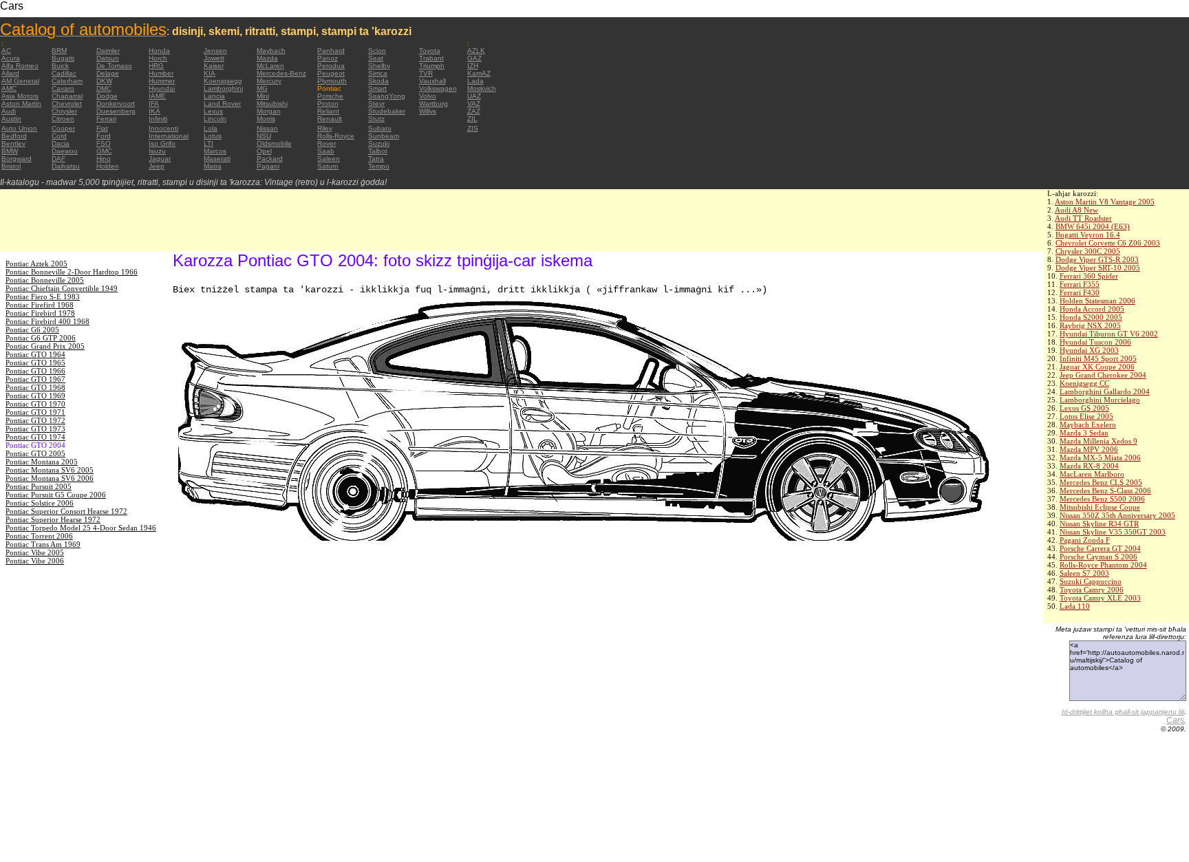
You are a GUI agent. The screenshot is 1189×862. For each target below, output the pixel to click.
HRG (156, 65)
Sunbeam (383, 136)
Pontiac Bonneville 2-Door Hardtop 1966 (72, 272)
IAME (157, 96)
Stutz (376, 118)
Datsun (107, 58)
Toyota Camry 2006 (1092, 589)
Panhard (331, 50)
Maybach (271, 50)
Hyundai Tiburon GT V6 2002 (1109, 334)
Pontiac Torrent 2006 (39, 536)
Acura (10, 58)
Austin (11, 118)
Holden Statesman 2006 (1097, 301)
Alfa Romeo (20, 65)
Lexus (213, 111)
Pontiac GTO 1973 (35, 428)
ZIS (472, 128)
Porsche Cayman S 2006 (1098, 556)
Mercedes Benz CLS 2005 (1101, 482)
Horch (158, 58)
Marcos (215, 151)
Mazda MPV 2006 (1089, 449)
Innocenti (163, 128)
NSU (264, 136)
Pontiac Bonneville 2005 (45, 280)
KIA (209, 73)
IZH (472, 65)
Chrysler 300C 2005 (1088, 251)
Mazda (267, 58)
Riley (324, 128)
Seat (375, 58)
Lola (210, 128)
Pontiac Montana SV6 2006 (50, 478)
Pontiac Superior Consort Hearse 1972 (66, 511)
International (169, 136)
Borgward (16, 158)
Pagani (268, 166)
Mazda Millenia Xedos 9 (1098, 441)
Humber (161, 73)
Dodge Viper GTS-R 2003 (1097, 259)
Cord (59, 136)
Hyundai (162, 88)
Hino (103, 158)
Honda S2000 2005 (1091, 317)
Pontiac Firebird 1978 (40, 313)
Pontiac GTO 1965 (35, 362)
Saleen (328, 158)
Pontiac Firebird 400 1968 (47, 321)
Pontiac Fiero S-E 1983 (43, 296)
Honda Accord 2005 (1092, 309)
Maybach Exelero (1088, 424)
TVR (426, 73)
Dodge (107, 96)
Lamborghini (223, 88)
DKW (104, 81)
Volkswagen (438, 88)
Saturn (328, 166)
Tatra (376, 158)
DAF (58, 158)
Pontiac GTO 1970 (35, 404)
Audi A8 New (1076, 210)
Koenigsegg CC (1084, 383)
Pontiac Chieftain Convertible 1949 (62, 288)
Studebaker (386, 111)
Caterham (67, 81)
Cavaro (63, 88)
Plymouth (332, 81)
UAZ (474, 96)
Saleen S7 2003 (1084, 573)
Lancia (214, 96)
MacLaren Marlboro (1092, 474)
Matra (213, 166)
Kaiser (214, 65)
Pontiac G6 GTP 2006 (41, 338)
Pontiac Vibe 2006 (35, 561)
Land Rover (222, 103)
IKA (154, 111)
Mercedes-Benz (281, 73)
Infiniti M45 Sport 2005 (1098, 358)
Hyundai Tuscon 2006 (1095, 342)
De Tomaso (114, 65)
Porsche (330, 96)
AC (6, 50)
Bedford (14, 136)
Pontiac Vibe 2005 (35, 552)
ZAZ (473, 111)
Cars (1175, 720)
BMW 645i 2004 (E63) (1093, 226)
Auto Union (19, 128)
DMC (103, 88)
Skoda (378, 81)
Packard (270, 158)
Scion (377, 50)
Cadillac (64, 73)
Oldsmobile (274, 143)
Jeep (156, 166)
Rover (326, 143)
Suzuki (378, 143)
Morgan (269, 111)
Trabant (431, 58)
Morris (266, 118)
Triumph (431, 65)
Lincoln (215, 118)
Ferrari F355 (1080, 284)
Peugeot (331, 73)
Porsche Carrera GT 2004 (1100, 548)
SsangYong (386, 96)
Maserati (217, 158)
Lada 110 (1075, 606)
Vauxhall (432, 81)
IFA (154, 103)
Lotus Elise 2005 (1086, 416)
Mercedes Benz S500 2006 (1102, 499)
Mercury (269, 81)
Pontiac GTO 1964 (35, 354)
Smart (377, 88)
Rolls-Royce (335, 136)
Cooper (63, 128)
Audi (8, 111)
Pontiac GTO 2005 (35, 453)
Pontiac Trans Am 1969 (43, 544)
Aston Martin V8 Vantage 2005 (1105, 201)
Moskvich (481, 88)
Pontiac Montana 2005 (42, 461)
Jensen (215, 50)
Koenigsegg (223, 81)
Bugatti (63, 58)
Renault (329, 118)
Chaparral (67, 96)
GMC (104, 151)
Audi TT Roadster (1083, 218)
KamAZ (479, 73)
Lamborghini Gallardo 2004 (1105, 391)
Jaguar (160, 158)
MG (262, 88)
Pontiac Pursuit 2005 (39, 486)
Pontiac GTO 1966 (35, 371)
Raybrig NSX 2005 (1090, 325)
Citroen (63, 118)
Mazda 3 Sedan (1084, 433)
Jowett (214, 58)
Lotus (213, 136)
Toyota (429, 50)
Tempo (378, 166)
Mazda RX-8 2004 (1089, 466)
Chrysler (64, 111)
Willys (427, 111)
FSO (103, 143)
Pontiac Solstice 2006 (40, 503)
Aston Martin (21, 103)
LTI (208, 143)
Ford (103, 136)
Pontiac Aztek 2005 (36, 263)
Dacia (60, 143)
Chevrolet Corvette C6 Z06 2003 (1108, 243)
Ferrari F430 (1080, 292)
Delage (107, 73)
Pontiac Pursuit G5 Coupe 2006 (56, 495)
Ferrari (106, 118)
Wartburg (433, 103)
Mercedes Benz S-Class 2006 (1105, 490)
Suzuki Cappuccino (1091, 581)
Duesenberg (116, 111)
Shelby (379, 65)
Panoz (327, 58)
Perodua (331, 65)
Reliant (328, 111)
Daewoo (65, 151)
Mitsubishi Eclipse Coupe (1100, 507)
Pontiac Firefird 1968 (40, 305)
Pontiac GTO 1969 (35, 395)
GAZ (474, 58)
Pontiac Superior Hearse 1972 (53, 519)
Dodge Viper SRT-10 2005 (1098, 267)
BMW (9, 151)
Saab (325, 151)
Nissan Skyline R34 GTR (1099, 523)
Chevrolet (67, 103)
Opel (264, 151)
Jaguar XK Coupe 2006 (1097, 367)
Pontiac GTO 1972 (35, 420)
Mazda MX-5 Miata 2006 (1100, 457)
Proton (328, 103)
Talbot (377, 151)
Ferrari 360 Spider (1089, 276)
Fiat (102, 128)
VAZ (473, 103)
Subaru (380, 128)
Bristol (11, 166)
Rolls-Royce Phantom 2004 (1103, 565)
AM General (20, 81)
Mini (263, 96)
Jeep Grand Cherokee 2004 (1103, 375)
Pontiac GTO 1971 (35, 412)
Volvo (427, 96)
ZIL (472, 118)
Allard (10, 73)
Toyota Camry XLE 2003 (1100, 598)
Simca (377, 73)
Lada (475, 81)
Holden (107, 166)
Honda (159, 50)
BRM (59, 50)
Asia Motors (20, 96)
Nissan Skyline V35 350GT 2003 (1113, 532)
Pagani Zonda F (1085, 540)
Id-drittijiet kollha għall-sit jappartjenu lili (1123, 711)
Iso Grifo (162, 143)
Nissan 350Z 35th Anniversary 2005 (1117, 515)
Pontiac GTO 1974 (35, 437)
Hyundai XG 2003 (1089, 350)
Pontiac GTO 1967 (35, 379)
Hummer (162, 81)
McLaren (270, 65)
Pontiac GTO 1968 (35, 387)
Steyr (376, 103)
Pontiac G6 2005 (32, 329)
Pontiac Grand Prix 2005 (45, 346)
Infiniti (158, 118)
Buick (60, 65)
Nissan (267, 128)
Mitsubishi (272, 103)
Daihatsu (66, 166)
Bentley (13, 143)
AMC (9, 88)
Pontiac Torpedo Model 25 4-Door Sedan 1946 (81, 528)
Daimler (108, 50)
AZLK (476, 50)
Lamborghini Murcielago (1100, 400)
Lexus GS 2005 (1084, 408)
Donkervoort (115, 103)
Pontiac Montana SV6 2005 (50, 470)
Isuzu (157, 151)
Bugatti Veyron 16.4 (1088, 234)
